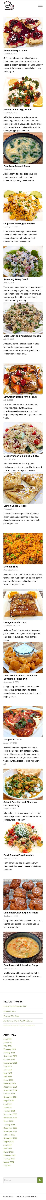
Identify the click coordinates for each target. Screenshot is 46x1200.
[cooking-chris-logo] (19, 5)
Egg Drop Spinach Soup (16, 166)
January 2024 (9, 1111)
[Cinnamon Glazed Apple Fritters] (23, 895)
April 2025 (7, 1076)
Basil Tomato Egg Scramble (18, 855)
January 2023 (9, 1124)
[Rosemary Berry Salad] (23, 261)
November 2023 (10, 1118)
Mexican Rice (10, 566)
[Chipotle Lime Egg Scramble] (23, 205)
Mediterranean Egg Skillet (17, 109)
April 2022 (7, 1148)
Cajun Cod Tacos (9, 1011)
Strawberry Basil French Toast (20, 397)
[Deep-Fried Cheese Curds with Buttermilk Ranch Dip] (23, 657)
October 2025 (9, 1059)
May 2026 (7, 1046)
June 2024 (7, 1107)
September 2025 (10, 1063)
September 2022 (10, 1138)
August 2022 (8, 1142)
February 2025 (9, 1083)
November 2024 (10, 1090)
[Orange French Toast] (23, 604)
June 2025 (7, 1070)
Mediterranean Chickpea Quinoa (21, 456)
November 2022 (10, 1131)
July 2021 (7, 1166)
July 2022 (7, 1145)
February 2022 (9, 1155)
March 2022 (8, 1152)
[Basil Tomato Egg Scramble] (23, 837)
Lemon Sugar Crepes (15, 506)
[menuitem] (33, 5)
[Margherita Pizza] (23, 721)
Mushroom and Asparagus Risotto (22, 336)
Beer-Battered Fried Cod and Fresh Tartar (18, 1021)
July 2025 (7, 1066)
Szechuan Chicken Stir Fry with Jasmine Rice (19, 1025)
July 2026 (7, 1039)
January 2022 (9, 1159)
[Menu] (39, 5)
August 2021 (8, 1162)
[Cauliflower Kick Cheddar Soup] (23, 947)
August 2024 (8, 1100)
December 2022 (10, 1128)
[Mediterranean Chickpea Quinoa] (23, 438)
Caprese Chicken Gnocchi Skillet (15, 1006)
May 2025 (7, 1073)
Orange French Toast (14, 622)
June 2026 (7, 1042)
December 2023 (10, 1114)
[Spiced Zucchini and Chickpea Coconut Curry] (23, 784)
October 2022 (9, 1135)
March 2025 (8, 1080)
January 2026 (9, 1053)
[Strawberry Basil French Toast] (23, 378)
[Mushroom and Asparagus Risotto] (23, 318)
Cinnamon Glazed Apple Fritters (20, 912)
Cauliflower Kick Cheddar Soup (20, 965)
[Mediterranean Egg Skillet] (23, 91)
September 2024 (10, 1097)
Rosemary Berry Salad (15, 279)
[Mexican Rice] (23, 548)
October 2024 (9, 1094)
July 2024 (7, 1104)
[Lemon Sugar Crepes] (23, 487)
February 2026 (9, 1049)
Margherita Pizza (12, 739)
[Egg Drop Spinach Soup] (23, 148)
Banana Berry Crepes (15, 50)
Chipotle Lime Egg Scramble (19, 223)
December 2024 (10, 1087)
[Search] (33, 5)
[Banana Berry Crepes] (23, 32)
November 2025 (10, 1056)
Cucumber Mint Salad (11, 1016)
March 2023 (8, 1121)
